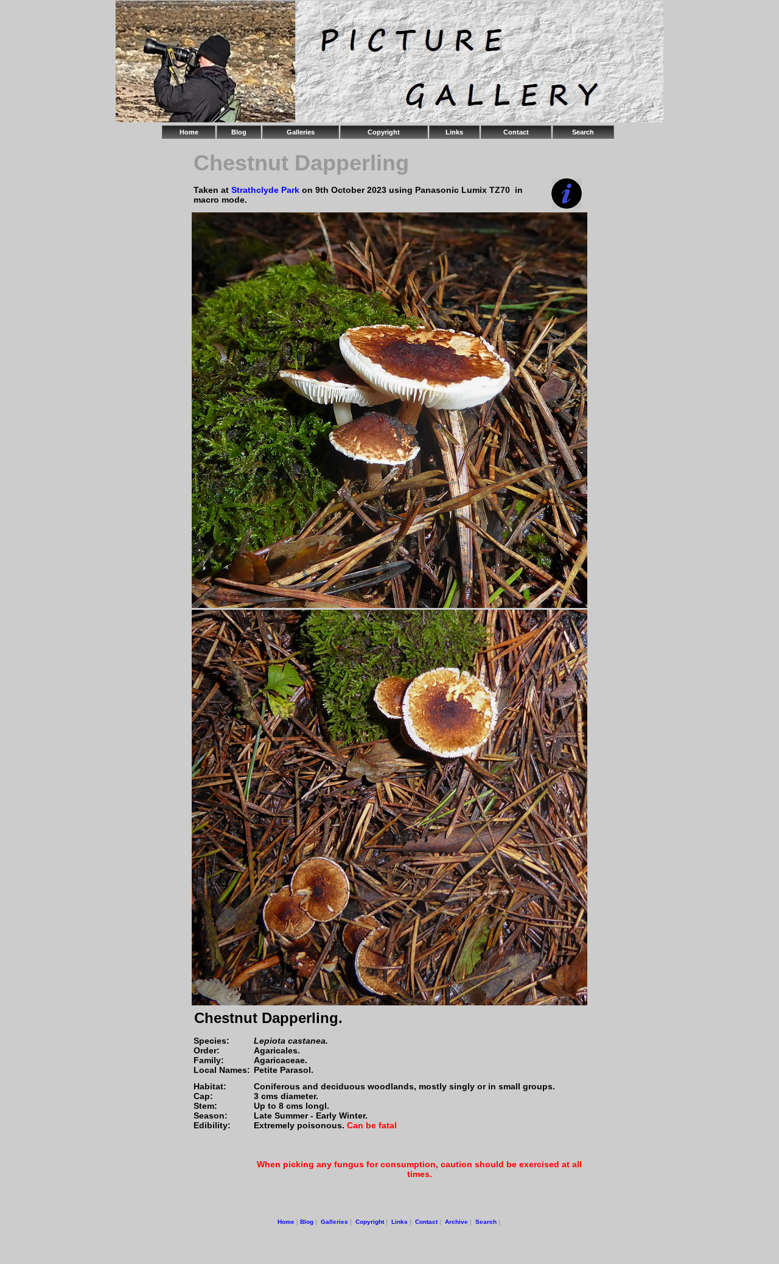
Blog (238, 132)
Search (583, 132)
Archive (456, 1221)
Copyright (384, 132)
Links (454, 132)
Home (189, 132)
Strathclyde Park (265, 190)
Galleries (301, 132)
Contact (516, 132)
